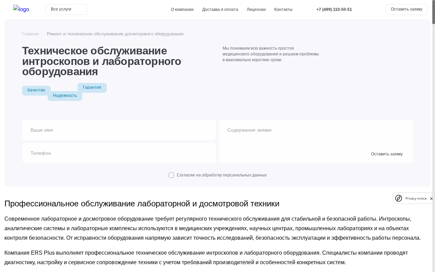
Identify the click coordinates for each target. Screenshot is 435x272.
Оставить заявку (406, 9)
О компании (182, 9)
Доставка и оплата (220, 9)
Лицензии (256, 9)
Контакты (283, 9)
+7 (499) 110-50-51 (334, 9)
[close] (431, 198)
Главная (30, 34)
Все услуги (61, 9)
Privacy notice (416, 198)
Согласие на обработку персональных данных (222, 175)
